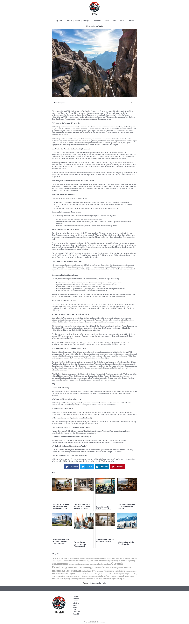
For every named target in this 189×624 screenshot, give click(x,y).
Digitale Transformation (97, 560)
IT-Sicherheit (99, 571)
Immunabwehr (101, 567)
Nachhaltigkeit (69, 574)
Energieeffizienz (60, 563)
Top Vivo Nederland (127, 608)
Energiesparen (73, 564)
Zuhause (69, 20)
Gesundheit (97, 20)
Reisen (106, 20)
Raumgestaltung (132, 573)
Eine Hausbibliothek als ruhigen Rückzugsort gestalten (126, 506)
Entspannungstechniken (87, 564)
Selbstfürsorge (94, 576)
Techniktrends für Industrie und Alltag (103, 508)
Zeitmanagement (127, 578)
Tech (114, 20)
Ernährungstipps (104, 564)
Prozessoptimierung (121, 574)
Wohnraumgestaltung (112, 578)
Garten (75, 601)
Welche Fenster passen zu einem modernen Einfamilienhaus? (60, 541)
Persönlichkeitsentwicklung (106, 573)
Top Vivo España (126, 602)
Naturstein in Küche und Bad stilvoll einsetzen (105, 540)
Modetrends (57, 573)
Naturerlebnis (80, 574)
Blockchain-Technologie (128, 558)
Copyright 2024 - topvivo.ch (94, 622)
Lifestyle (86, 20)
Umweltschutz (97, 579)
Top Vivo (58, 20)
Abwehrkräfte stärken (61, 558)
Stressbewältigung (61, 578)
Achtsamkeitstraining (98, 558)
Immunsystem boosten (120, 567)
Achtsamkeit (74, 558)
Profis (122, 20)
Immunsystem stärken (66, 570)
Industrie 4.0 (88, 570)
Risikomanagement (71, 576)
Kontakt (131, 20)
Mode (77, 20)
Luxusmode (131, 571)
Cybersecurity (68, 560)
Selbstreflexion (105, 576)
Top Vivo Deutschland (128, 595)
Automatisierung (113, 558)
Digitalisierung (112, 560)
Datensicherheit (79, 561)
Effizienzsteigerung (127, 560)
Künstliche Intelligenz (114, 571)
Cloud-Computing (57, 560)
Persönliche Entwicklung (92, 574)
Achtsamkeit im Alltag (84, 558)
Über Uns (76, 612)
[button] (132, 103)
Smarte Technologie (117, 576)
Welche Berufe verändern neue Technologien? (80, 544)
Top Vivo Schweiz (126, 615)
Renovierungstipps (58, 576)
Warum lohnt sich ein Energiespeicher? (126, 543)
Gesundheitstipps (86, 567)
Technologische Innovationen (81, 579)
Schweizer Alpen (84, 576)
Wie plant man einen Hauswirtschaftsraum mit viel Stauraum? (82, 506)
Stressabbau (128, 576)
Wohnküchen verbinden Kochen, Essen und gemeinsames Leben (61, 506)
